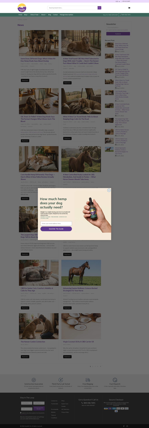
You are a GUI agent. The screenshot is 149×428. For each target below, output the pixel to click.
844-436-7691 (126, 14)
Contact (55, 14)
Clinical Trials (34, 14)
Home (20, 14)
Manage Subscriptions (66, 14)
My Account (126, 1)
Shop (25, 14)
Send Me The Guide (56, 229)
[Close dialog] (108, 190)
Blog (49, 14)
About (43, 14)
